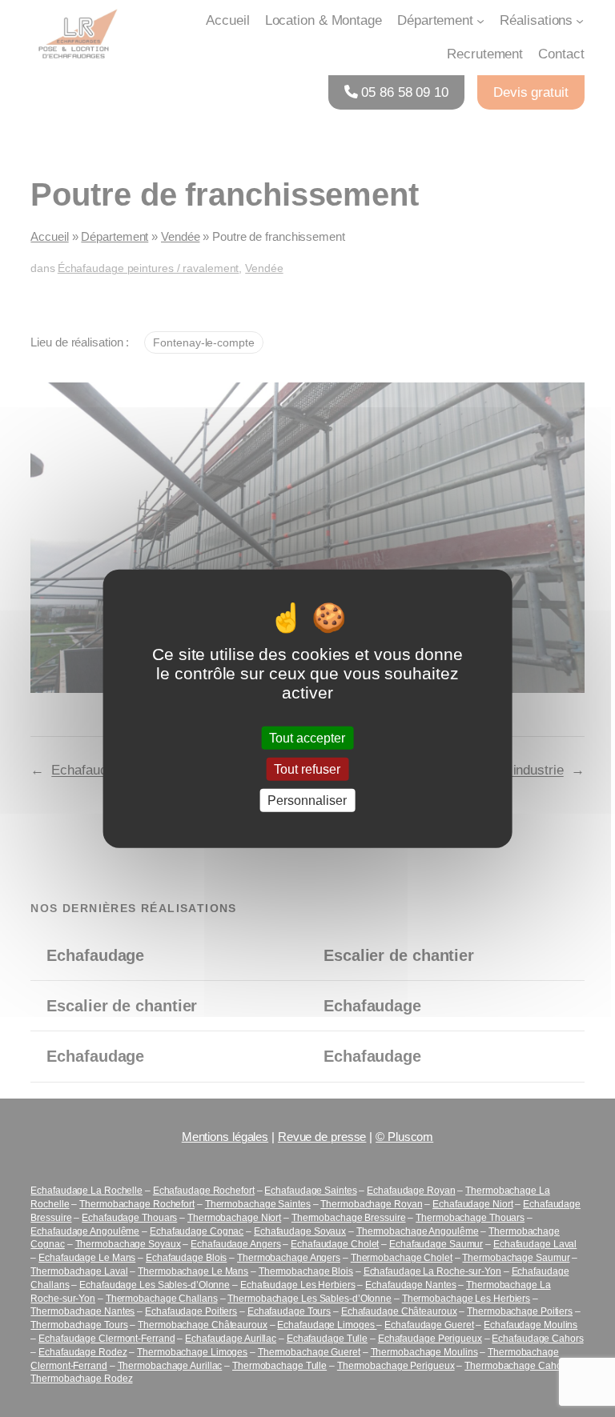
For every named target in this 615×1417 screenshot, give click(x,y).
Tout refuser (307, 768)
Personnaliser (307, 800)
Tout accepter (307, 737)
